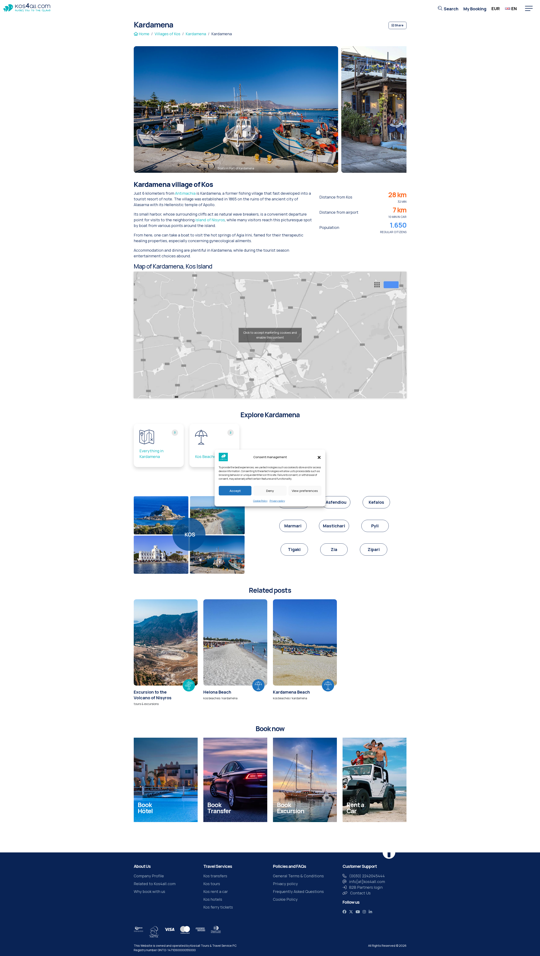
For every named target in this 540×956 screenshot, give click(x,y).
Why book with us (149, 891)
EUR (495, 8)
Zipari (374, 549)
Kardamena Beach (291, 692)
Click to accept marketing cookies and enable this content (270, 335)
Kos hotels (212, 899)
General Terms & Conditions (298, 875)
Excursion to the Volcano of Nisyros (152, 695)
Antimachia (185, 193)
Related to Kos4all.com (155, 883)
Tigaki (294, 549)
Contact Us (360, 892)
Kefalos (376, 502)
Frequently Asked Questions (298, 891)
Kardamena (196, 33)
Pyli (375, 526)
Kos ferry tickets (218, 907)
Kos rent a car (215, 891)
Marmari (292, 526)
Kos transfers (215, 875)
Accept (235, 490)
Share (398, 25)
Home (143, 33)
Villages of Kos (167, 33)
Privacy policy (277, 501)
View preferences (305, 490)
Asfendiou (336, 502)
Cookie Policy (260, 501)
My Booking (474, 9)
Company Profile (149, 875)
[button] (319, 457)
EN (514, 8)
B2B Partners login (366, 887)
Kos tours (211, 883)
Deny (270, 490)
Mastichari (334, 526)
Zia (334, 549)
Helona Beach (217, 692)
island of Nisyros (210, 219)
